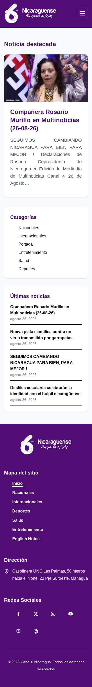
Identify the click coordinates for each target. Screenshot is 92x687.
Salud (23, 260)
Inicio (17, 483)
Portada (25, 244)
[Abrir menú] (82, 13)
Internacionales (32, 236)
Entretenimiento (32, 252)
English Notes (26, 539)
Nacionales (28, 228)
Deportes (26, 269)
